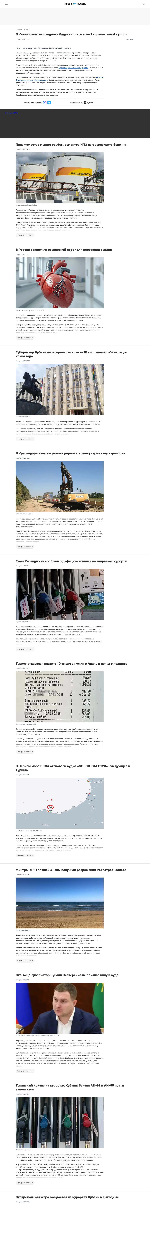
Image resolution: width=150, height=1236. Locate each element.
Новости (27, 29)
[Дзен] (88, 102)
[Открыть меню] (6, 4)
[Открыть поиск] (144, 4)
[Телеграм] (49, 102)
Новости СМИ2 (11, 113)
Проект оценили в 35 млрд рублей (73, 68)
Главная (19, 29)
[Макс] (44, 102)
